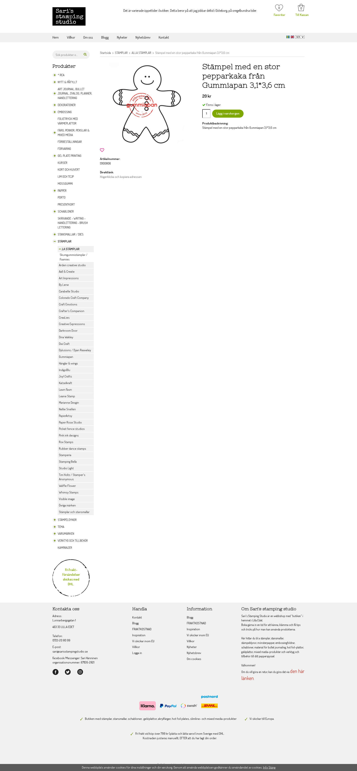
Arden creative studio (72, 265)
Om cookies (194, 659)
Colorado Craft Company (74, 298)
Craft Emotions (68, 304)
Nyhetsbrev (143, 37)
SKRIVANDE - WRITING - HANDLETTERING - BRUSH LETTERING (73, 222)
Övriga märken (67, 505)
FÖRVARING (64, 149)
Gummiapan (66, 357)
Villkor (71, 37)
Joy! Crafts (65, 376)
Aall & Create (67, 271)
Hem (55, 37)
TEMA (61, 527)
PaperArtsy (65, 416)
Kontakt (164, 37)
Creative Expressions (72, 324)
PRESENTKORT (66, 204)
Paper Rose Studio (70, 422)
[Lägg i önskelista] (102, 150)
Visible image (67, 499)
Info (265, 767)
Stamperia (65, 455)
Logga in (137, 653)
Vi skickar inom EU (143, 641)
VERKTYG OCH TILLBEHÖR (73, 541)
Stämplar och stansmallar (74, 512)
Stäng (272, 767)
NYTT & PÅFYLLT (67, 82)
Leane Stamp (67, 396)
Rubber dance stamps (72, 449)
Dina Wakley (66, 337)
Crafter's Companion (71, 311)
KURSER (62, 163)
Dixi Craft (64, 344)
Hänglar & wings (68, 363)
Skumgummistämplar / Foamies (73, 257)
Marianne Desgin (69, 402)
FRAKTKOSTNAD (141, 629)
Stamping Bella (68, 462)
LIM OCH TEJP (66, 177)
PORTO (61, 197)
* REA (61, 75)
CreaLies (64, 317)
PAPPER (62, 191)
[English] (293, 36)
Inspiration (138, 635)
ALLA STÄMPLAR (69, 249)
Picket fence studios (72, 429)
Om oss (88, 37)
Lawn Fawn (65, 389)
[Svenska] (288, 36)
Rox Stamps (66, 442)
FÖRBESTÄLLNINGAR (70, 142)
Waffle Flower (67, 486)
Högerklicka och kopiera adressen (121, 177)
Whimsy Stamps (69, 492)
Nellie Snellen (67, 409)
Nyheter (122, 37)
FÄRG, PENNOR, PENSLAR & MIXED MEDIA (73, 132)
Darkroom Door (68, 330)
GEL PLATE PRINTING (69, 156)
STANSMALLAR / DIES (70, 234)
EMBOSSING (65, 112)
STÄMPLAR (64, 241)
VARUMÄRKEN (66, 534)
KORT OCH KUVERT (69, 169)
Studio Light (66, 468)
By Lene (64, 285)
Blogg (105, 37)
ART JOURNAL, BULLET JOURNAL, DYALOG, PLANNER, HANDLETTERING (75, 93)
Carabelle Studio (69, 291)
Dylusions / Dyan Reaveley (75, 350)
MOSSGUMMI (65, 184)
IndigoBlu (64, 370)
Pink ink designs (69, 435)
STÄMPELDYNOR (67, 520)
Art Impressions (69, 278)
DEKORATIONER (67, 105)
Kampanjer (65, 548)
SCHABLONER (66, 211)
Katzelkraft (65, 383)
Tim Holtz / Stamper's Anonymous (72, 477)
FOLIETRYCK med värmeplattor (68, 121)
